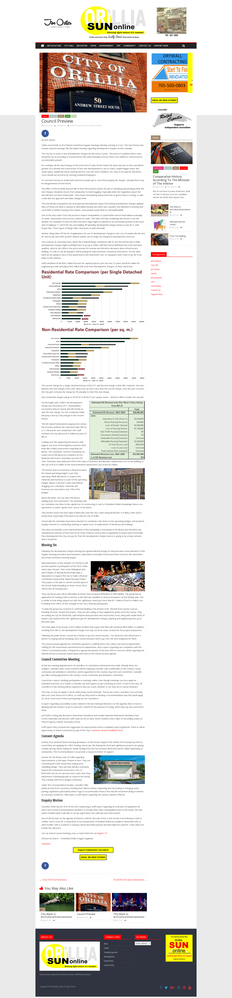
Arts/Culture (54, 45)
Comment (45, 843)
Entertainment (158, 168)
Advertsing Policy (109, 956)
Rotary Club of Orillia (96, 125)
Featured (53, 116)
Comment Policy (109, 965)
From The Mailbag (178, 236)
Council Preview (86, 914)
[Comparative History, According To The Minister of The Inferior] (172, 143)
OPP (118, 45)
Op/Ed (93, 45)
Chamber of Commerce (76, 125)
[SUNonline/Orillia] (42, 45)
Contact (106, 948)
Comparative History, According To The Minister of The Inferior (171, 180)
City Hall (68, 45)
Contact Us (145, 45)
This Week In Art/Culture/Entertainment (130, 879)
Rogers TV (102, 833)
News (73, 116)
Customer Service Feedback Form (106, 730)
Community (129, 45)
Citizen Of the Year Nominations (53, 879)
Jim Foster (82, 45)
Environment (106, 45)
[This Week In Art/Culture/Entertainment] (56, 894)
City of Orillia (86, 125)
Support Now (161, 45)
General (61, 116)
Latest (67, 116)
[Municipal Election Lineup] (159, 220)
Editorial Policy (108, 961)
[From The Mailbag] (159, 234)
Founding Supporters (111, 952)
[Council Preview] (93, 894)
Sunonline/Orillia (61, 125)
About (106, 943)
